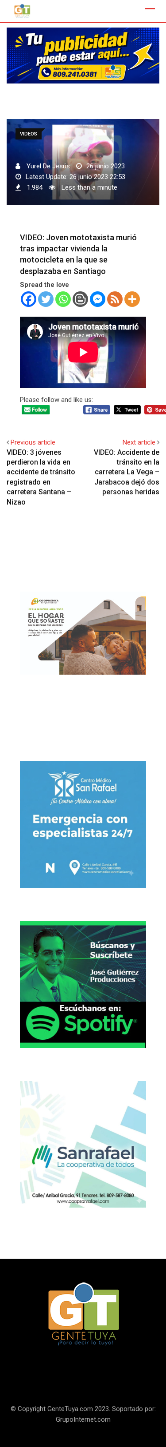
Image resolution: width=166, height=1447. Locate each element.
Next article (139, 442)
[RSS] (115, 299)
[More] (132, 299)
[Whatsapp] (63, 299)
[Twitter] (46, 299)
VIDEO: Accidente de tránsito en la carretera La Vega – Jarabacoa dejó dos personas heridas (126, 472)
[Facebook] (28, 299)
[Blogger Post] (80, 299)
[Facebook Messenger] (97, 299)
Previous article (33, 442)
